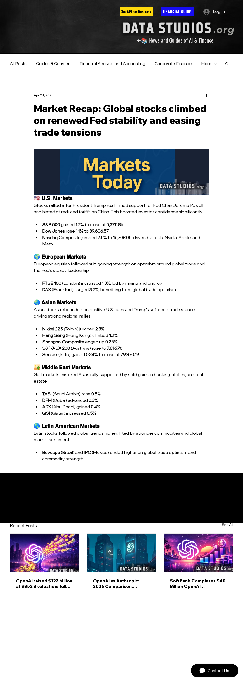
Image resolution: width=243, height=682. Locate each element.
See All (227, 525)
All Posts (18, 63)
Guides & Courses (53, 63)
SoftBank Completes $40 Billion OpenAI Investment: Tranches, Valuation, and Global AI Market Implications (198, 583)
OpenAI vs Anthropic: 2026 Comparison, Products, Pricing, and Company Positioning (116, 583)
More (206, 63)
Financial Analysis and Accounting (112, 63)
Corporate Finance (173, 63)
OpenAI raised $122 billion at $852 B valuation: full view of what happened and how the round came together (44, 583)
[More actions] (206, 95)
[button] (227, 63)
